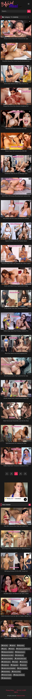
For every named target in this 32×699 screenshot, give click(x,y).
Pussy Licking (17, 671)
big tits (4, 648)
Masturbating (6, 671)
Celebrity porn (6, 661)
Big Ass (13, 645)
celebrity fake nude (21, 658)
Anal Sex (5, 645)
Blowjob (12, 648)
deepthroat (5, 665)
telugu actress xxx (19, 674)
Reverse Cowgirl (7, 674)
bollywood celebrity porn (24, 648)
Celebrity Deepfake (8, 658)
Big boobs (21, 645)
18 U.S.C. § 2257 (21, 690)
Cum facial (24, 661)
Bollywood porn (20, 652)
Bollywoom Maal (21, 695)
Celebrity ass (20, 655)
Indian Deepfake (23, 668)
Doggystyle (15, 665)
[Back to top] (27, 694)
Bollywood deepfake (8, 652)
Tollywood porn (6, 678)
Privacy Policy (10, 690)
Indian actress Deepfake (9, 668)
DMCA (16, 692)
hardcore (24, 665)
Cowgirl (16, 661)
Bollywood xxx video (8, 655)
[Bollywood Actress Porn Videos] (13, 4)
